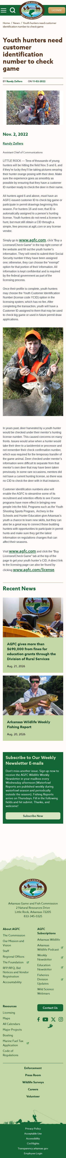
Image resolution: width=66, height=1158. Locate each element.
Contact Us (50, 1008)
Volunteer (33, 1096)
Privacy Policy (33, 1128)
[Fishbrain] (50, 1026)
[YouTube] (45, 1019)
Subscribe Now (33, 816)
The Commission (14, 935)
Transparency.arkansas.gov (33, 1148)
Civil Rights (33, 1143)
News (16, 23)
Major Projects (12, 1030)
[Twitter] (53, 1019)
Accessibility (33, 1138)
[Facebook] (38, 1019)
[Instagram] (61, 1019)
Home (6, 23)
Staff (6, 951)
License (57, 10)
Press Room (33, 1075)
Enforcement (33, 1068)
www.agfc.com (32, 239)
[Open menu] (3, 10)
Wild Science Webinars (45, 991)
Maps (6, 1018)
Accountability (12, 982)
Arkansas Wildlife (48, 940)
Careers (33, 1089)
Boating (8, 1035)
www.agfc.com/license (33, 569)
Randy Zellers (14, 81)
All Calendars (11, 1024)
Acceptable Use (33, 1133)
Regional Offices (13, 957)
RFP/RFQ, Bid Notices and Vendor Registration (16, 972)
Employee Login (33, 1153)
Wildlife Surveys (33, 1082)
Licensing (9, 1013)
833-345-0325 (33, 916)
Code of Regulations (10, 1053)
